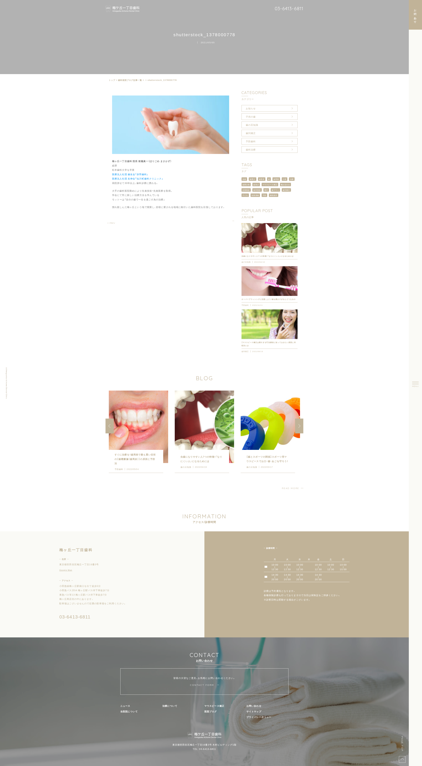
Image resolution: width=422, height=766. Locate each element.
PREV (112, 223)
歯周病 (276, 179)
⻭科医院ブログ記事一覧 (130, 80)
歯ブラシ (275, 190)
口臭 (284, 179)
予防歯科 (251, 141)
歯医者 (261, 179)
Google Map (65, 570)
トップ (112, 80)
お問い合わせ (253, 706)
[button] (299, 426)
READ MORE (290, 488)
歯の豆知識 (252, 124)
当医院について (129, 711)
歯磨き (252, 179)
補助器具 (273, 195)
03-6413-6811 (289, 8)
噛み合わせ (285, 184)
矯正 (266, 190)
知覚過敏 (255, 195)
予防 (264, 195)
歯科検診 (257, 190)
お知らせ (251, 108)
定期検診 (246, 190)
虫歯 (244, 179)
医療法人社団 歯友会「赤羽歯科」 (130, 174)
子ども (245, 195)
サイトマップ (253, 711)
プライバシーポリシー (258, 717)
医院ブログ (210, 711)
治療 (292, 179)
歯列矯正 (251, 133)
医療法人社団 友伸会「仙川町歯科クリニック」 (137, 178)
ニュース (125, 706)
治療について (169, 706)
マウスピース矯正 (270, 184)
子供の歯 (251, 116)
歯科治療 (251, 149)
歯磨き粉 (246, 184)
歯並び (256, 184)
